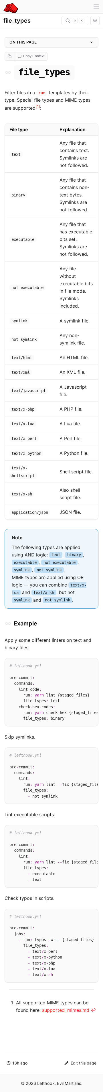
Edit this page (83, 1062)
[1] (37, 106)
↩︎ (93, 1010)
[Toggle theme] (95, 20)
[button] (17, 1063)
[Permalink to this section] (8, 72)
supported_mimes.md (65, 1010)
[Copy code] (91, 664)
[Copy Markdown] (10, 56)
